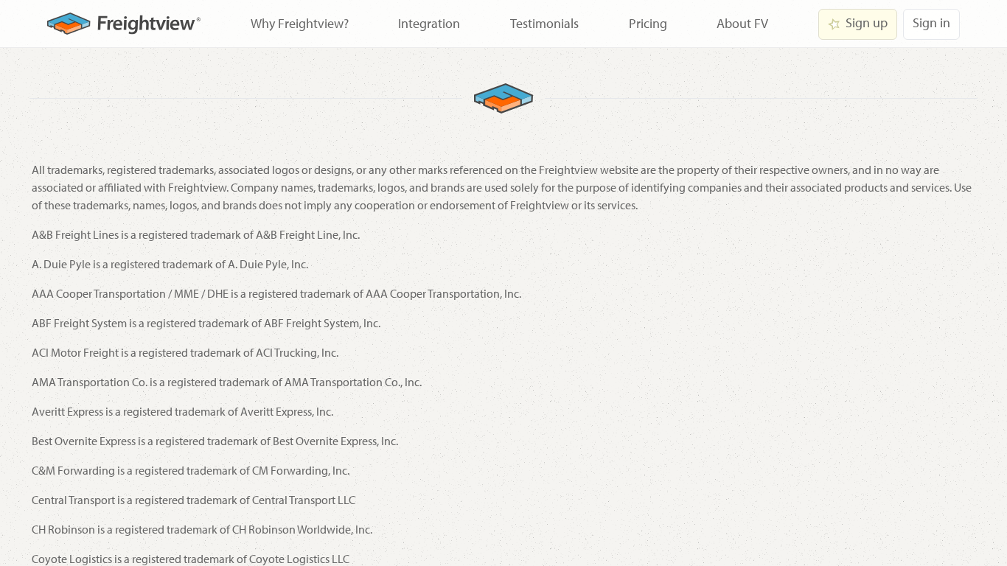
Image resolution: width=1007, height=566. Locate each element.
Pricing (648, 23)
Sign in (931, 22)
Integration (429, 23)
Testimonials (544, 23)
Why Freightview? (300, 23)
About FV (742, 23)
